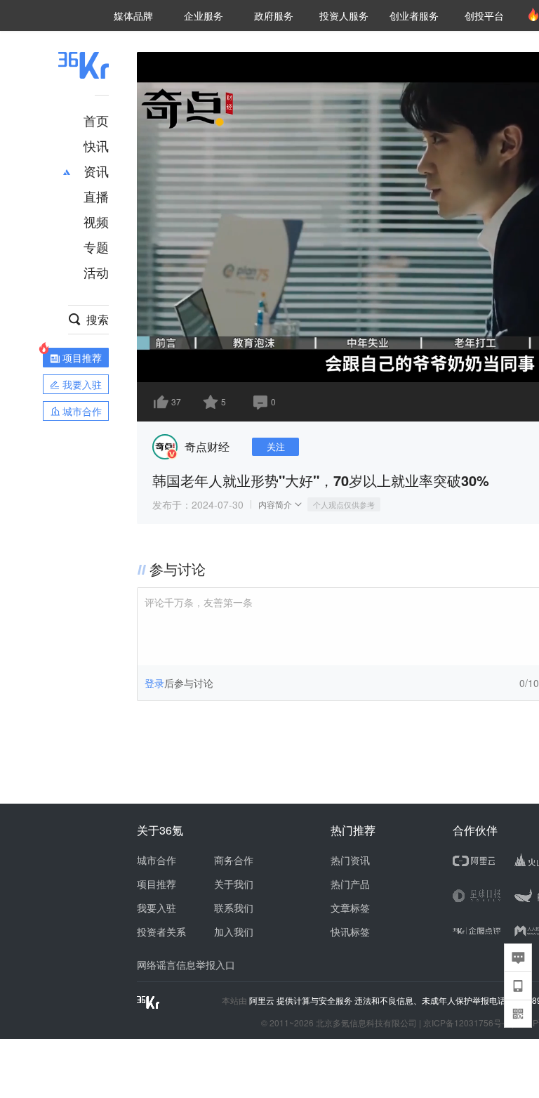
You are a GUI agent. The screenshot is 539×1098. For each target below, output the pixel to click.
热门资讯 (350, 860)
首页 (96, 120)
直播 (96, 196)
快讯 (96, 145)
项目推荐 (156, 884)
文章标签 (350, 908)
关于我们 (233, 884)
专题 (96, 246)
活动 (96, 272)
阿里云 (263, 1000)
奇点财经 (207, 446)
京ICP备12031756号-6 (466, 1022)
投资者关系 (161, 931)
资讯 (96, 171)
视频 (96, 221)
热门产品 (350, 884)
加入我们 (233, 931)
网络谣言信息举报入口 (186, 965)
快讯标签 (350, 931)
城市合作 (156, 860)
